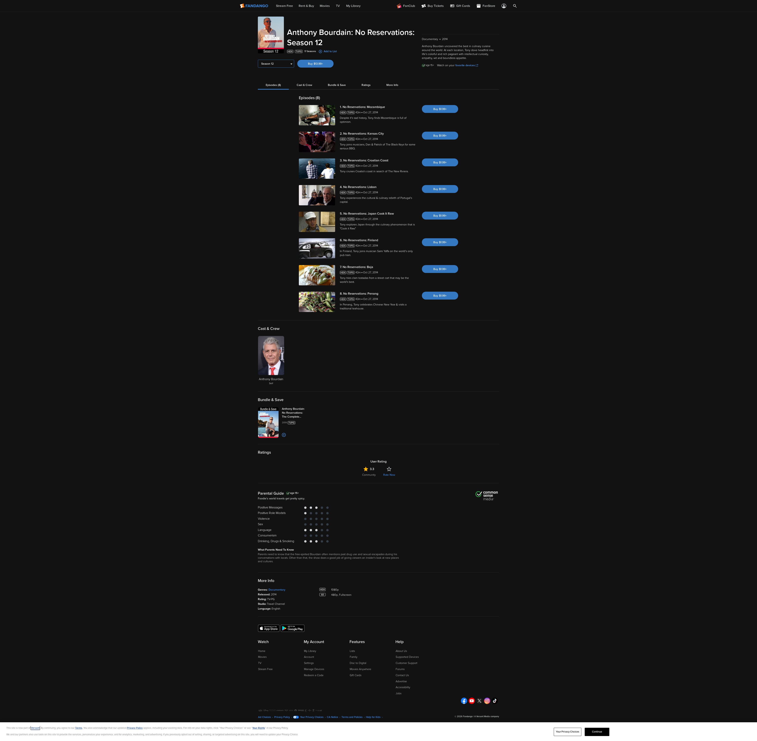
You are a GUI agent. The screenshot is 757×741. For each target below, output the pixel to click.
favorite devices (465, 65)
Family (353, 657)
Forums (400, 669)
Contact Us (402, 675)
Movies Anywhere (360, 669)
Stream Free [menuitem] (284, 6)
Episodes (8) (273, 85)
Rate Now (389, 475)
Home (261, 651)
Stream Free (265, 669)
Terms (78, 728)
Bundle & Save (337, 85)
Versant (35, 728)
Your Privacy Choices (311, 717)
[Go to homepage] (254, 6)
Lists (352, 651)
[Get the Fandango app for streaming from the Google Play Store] (293, 628)
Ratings (366, 85)
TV (259, 663)
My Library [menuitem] (353, 6)
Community (369, 475)
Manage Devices (314, 669)
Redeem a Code (313, 675)
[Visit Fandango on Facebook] (464, 700)
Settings (309, 663)
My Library (310, 651)
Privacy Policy (282, 717)
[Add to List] (284, 435)
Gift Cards (355, 675)
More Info (392, 85)
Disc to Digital (358, 663)
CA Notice (332, 717)
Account (309, 657)
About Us (401, 651)
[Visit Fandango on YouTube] (471, 700)
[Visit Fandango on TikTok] (494, 700)
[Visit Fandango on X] (479, 700)
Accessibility (403, 687)
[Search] (514, 6)
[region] (378, 731)
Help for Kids (373, 717)
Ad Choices (264, 717)
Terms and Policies (352, 717)
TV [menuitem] (338, 6)
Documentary (276, 589)
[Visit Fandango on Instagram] (487, 700)
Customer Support (406, 663)
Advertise (401, 681)
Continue (597, 731)
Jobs (398, 693)
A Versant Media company (486, 716)
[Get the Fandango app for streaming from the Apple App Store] (269, 628)
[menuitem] (460, 6)
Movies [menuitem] (325, 6)
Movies (262, 657)
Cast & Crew (304, 85)
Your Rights (258, 728)
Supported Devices (407, 657)
